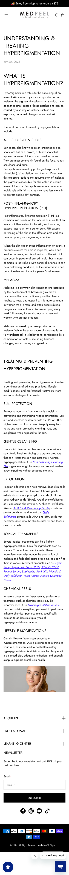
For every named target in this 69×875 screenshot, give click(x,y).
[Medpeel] (34, 15)
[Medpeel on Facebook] (23, 813)
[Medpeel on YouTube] (39, 813)
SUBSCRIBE (35, 798)
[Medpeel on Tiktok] (47, 813)
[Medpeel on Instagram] (31, 813)
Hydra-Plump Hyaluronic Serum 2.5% (33, 565)
